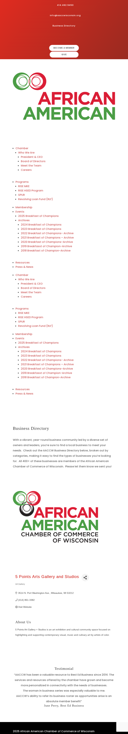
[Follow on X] (75, 37)
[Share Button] (85, 577)
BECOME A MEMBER (64, 47)
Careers (26, 170)
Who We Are (26, 153)
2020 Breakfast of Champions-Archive (47, 242)
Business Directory (64, 25)
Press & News (24, 267)
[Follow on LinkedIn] (70, 37)
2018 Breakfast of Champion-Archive (45, 250)
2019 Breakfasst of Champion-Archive (46, 246)
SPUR (21, 195)
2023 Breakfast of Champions (41, 229)
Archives (24, 220)
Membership (24, 207)
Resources (23, 262)
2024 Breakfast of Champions (41, 225)
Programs (22, 182)
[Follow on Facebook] (59, 37)
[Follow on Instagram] (65, 37)
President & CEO (32, 157)
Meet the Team (31, 165)
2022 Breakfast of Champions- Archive (47, 233)
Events (20, 212)
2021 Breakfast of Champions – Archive (47, 238)
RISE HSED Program (30, 190)
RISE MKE (24, 186)
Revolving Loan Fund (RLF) (35, 199)
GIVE (64, 54)
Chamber (22, 148)
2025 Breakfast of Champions (38, 216)
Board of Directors (33, 161)
